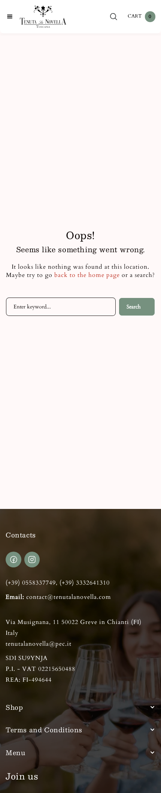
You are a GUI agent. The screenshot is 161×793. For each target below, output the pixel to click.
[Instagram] (32, 559)
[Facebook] (13, 559)
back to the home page (87, 275)
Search (134, 306)
